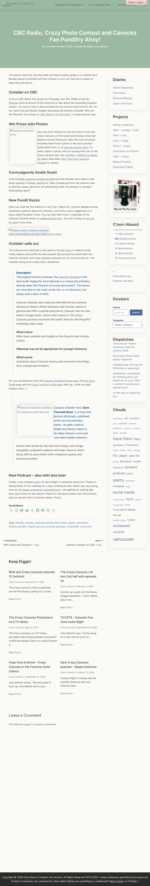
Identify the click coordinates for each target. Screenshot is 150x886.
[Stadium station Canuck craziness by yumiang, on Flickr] (29, 230)
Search (136, 312)
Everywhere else (122, 276)
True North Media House (124, 512)
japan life (134, 455)
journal (116, 462)
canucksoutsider (44, 522)
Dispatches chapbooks (68, 5)
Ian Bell (22, 526)
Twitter (131, 519)
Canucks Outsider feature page (61, 380)
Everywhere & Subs (99, 5)
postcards (130, 481)
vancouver (86, 526)
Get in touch (116, 881)
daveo (72, 522)
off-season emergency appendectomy (39, 489)
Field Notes (119, 92)
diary (137, 439)
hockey (13, 526)
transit (138, 500)
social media (124, 492)
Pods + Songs (120, 140)
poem (129, 473)
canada (19, 522)
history (129, 450)
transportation (118, 505)
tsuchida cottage (119, 520)
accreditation (118, 419)
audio (115, 424)
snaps (128, 486)
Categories (118, 320)
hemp (122, 450)
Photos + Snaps (122, 145)
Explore (116, 307)
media (137, 461)
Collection (136, 428)
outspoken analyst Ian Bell (39, 179)
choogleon (127, 428)
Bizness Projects (122, 161)
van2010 (118, 532)
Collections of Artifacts (126, 151)
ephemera (118, 445)
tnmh (129, 499)
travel (127, 505)
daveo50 (123, 433)
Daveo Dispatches (123, 87)
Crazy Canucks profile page (46, 384)
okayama (118, 467)
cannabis (123, 423)
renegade (118, 486)
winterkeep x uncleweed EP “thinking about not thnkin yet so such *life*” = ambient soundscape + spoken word (127, 380)
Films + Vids (120, 135)
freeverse (132, 445)
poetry (118, 480)
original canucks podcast (41, 526)
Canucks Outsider (69, 276)
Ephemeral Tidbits (123, 167)
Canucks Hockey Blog (76, 147)
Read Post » (15, 599)
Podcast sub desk (123, 280)
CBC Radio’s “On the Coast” (55, 114)
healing (116, 450)
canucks (29, 522)
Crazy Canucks (101, 46)
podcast (60, 526)
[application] (82, 5)
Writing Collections (123, 124)
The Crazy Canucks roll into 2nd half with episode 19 (78, 576)
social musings (118, 500)
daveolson (82, 522)
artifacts (134, 418)
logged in (28, 724)
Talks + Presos (121, 156)
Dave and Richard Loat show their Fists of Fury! (35, 234)
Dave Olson (60, 522)
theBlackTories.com (51, 218)
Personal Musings (122, 98)
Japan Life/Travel (122, 103)
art (126, 418)
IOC (115, 455)
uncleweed (73, 526)
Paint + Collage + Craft (126, 130)
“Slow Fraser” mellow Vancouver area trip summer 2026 (124, 347)
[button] (145, 5)
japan (123, 455)
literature (126, 461)
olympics (131, 467)
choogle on (117, 428)
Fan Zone (66, 250)
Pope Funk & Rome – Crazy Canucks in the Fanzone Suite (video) (29, 667)
